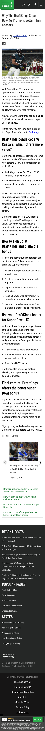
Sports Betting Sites (9, 590)
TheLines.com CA (22, 687)
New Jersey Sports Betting (12, 638)
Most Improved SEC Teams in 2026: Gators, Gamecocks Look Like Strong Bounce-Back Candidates (18, 566)
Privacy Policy (22, 707)
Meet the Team (22, 702)
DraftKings (34, 132)
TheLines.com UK (22, 682)
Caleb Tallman (20, 35)
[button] (23, 4)
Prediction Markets (9, 600)
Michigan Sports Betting (11, 643)
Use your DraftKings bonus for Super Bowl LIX (21, 505)
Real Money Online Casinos (12, 605)
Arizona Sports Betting (10, 632)
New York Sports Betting (11, 627)
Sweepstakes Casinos (10, 610)
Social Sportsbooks (9, 595)
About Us (22, 697)
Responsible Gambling (23, 692)
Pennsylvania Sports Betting (13, 622)
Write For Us (22, 712)
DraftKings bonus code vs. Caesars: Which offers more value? (20, 490)
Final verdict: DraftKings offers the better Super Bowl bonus (20, 513)
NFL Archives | (6, 30)
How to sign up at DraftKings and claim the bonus (19, 498)
